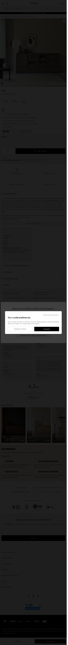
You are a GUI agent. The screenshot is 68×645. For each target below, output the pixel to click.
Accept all (46, 329)
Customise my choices (20, 329)
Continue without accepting (51, 315)
